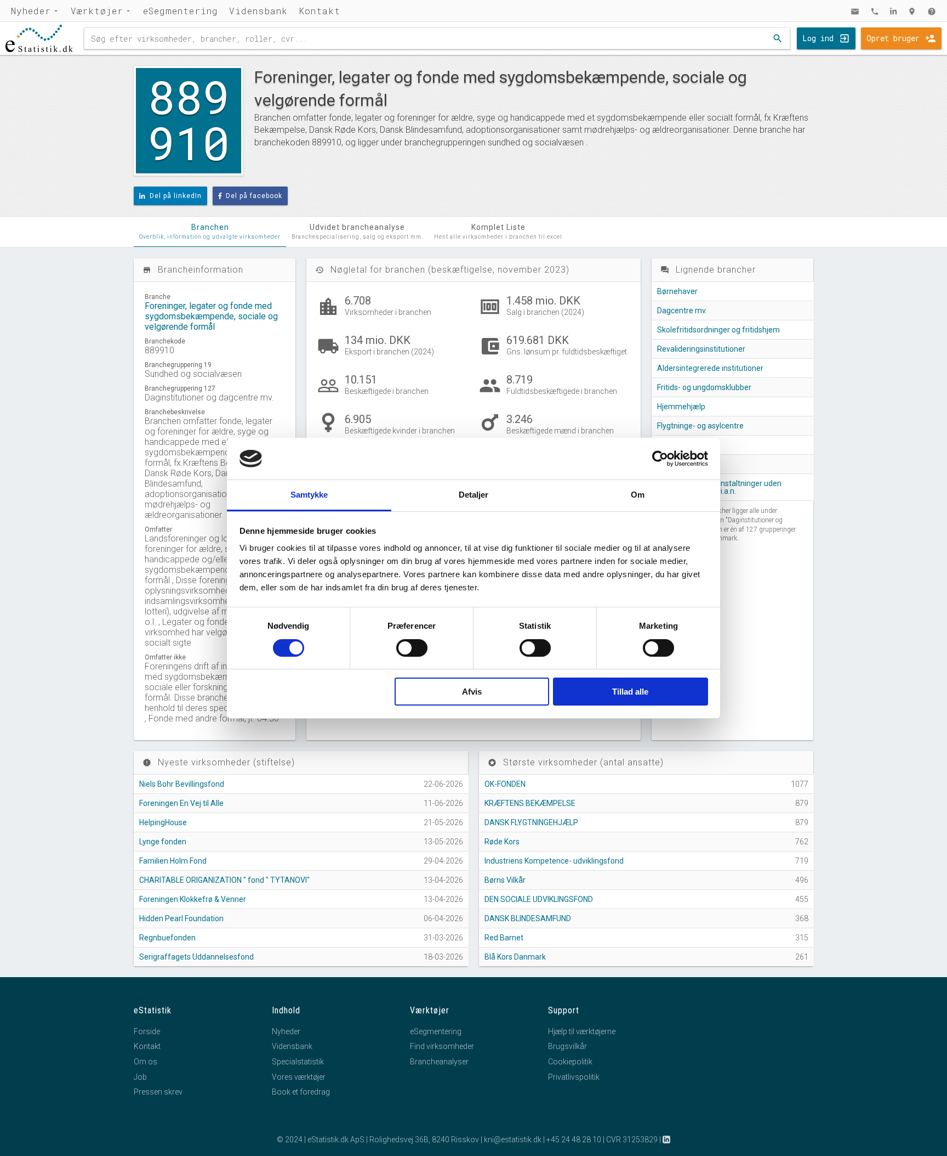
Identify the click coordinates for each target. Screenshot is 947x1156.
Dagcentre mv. (682, 310)
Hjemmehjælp (681, 406)
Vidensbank (258, 10)
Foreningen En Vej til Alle (181, 803)
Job (140, 1077)
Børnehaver (677, 291)
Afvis (472, 691)
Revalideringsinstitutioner (701, 349)
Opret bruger (893, 38)
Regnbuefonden (167, 937)
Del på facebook (254, 196)
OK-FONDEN (505, 784)
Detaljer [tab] (474, 494)
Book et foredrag (301, 1091)
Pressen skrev (158, 1091)
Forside (147, 1031)
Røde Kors (502, 841)
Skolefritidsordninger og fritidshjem (718, 330)
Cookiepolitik (570, 1061)
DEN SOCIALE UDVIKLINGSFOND (538, 899)
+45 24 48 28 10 (573, 1139)
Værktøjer (97, 10)
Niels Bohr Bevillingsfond (181, 784)
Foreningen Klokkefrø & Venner (192, 899)
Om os (145, 1061)
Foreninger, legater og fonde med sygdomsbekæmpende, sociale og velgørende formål (211, 316)
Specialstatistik (298, 1061)
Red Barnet (503, 937)
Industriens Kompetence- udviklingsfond (554, 861)
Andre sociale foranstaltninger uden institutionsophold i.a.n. (719, 487)
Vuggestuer (677, 464)
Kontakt (319, 10)
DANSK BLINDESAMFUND (527, 918)
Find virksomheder (442, 1046)
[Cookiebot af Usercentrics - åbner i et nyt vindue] (660, 458)
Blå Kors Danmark (515, 957)
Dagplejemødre (683, 445)
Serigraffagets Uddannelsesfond (196, 957)
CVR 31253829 (632, 1139)
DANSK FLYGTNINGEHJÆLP (531, 822)
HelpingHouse (163, 822)
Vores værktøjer (299, 1077)
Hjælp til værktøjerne (581, 1031)
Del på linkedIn (176, 196)
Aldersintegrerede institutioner (710, 368)
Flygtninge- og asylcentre (700, 426)
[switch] (411, 648)
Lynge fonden (162, 841)
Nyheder (31, 10)
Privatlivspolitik (574, 1077)
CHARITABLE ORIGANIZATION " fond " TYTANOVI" (224, 880)
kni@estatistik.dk (512, 1139)
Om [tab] (637, 494)
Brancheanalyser (439, 1061)
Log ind (818, 38)
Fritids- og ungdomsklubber (704, 387)
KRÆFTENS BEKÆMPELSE (529, 803)
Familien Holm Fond (173, 861)
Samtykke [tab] (309, 494)
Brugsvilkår (567, 1046)
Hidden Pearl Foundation (181, 918)
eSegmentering (180, 10)
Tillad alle (630, 691)
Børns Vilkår (505, 880)
